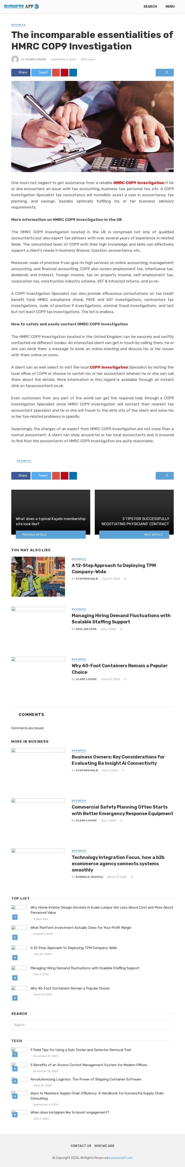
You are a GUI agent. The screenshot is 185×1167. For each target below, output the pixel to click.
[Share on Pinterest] (64, 72)
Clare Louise (35, 59)
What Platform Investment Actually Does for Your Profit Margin (81, 928)
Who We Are (104, 1146)
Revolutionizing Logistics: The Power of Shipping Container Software (85, 1079)
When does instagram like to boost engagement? (69, 1112)
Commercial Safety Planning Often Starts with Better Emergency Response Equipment (122, 810)
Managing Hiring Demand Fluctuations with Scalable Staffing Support (121, 619)
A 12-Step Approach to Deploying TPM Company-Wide (114, 568)
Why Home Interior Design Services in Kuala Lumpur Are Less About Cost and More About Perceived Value (101, 910)
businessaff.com (121, 1158)
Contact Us (81, 1146)
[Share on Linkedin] (73, 72)
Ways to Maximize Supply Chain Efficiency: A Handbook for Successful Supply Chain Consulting (97, 1095)
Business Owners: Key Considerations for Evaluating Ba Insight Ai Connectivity (118, 760)
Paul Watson (86, 629)
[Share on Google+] (56, 72)
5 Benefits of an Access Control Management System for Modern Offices (88, 1065)
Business (18, 25)
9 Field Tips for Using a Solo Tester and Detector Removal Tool (80, 1050)
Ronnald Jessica (89, 876)
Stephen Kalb (87, 578)
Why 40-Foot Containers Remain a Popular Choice (120, 669)
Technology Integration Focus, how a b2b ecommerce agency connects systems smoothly (118, 864)
